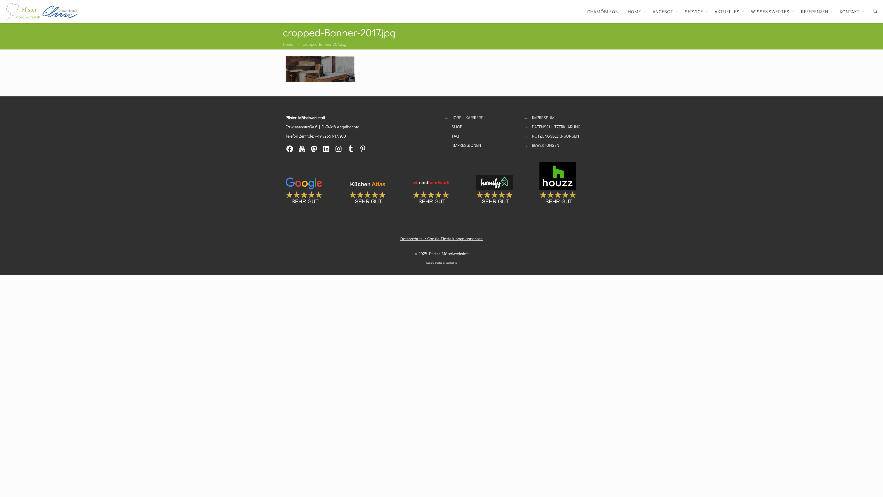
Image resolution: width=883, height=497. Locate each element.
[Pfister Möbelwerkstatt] (41, 11)
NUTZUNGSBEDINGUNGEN (555, 136)
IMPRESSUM (543, 117)
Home (288, 44)
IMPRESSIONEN (467, 145)
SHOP (457, 127)
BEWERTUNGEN (545, 145)
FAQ (455, 136)
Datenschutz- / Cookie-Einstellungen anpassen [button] (441, 238)
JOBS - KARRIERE (467, 117)
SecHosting (451, 262)
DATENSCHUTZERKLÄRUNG (556, 127)
